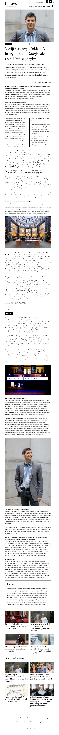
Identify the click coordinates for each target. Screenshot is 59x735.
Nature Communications (12, 94)
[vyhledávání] (53, 6)
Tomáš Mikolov (26, 104)
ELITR (13, 167)
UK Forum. (48, 82)
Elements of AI (46, 517)
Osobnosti (40, 6)
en (53, 2)
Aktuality (31, 6)
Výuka (48, 718)
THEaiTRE (24, 318)
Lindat (48, 94)
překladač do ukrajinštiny (23, 291)
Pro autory (33, 728)
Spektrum (42, 722)
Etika (17, 722)
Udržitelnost (32, 722)
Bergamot (20, 418)
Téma (36, 6)
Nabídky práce (40, 2)
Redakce (37, 728)
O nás (29, 728)
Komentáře (39, 718)
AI (24, 722)
